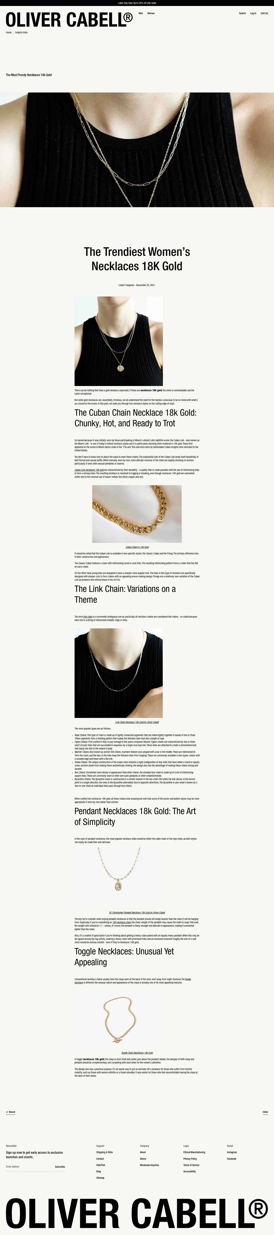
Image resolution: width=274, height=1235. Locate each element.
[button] (242, 13)
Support (100, 1146)
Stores (143, 1159)
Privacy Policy (190, 1159)
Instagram (232, 1152)
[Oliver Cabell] (69, 19)
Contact (100, 1159)
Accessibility (189, 1171)
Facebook (231, 1159)
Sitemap (100, 1178)
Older (265, 1112)
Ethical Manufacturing (194, 1152)
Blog (98, 1171)
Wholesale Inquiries (149, 1165)
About (143, 1152)
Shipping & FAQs (104, 1152)
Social (230, 1146)
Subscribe (60, 1167)
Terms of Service (191, 1165)
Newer (12, 1112)
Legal (186, 1146)
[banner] (137, 19)
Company (144, 1146)
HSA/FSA (100, 1165)
